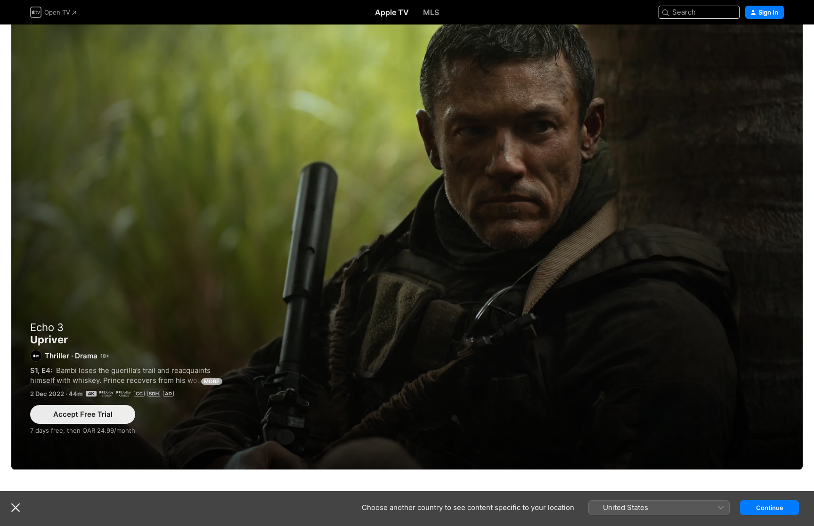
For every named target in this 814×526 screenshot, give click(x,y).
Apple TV (392, 12)
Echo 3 (47, 327)
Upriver (407, 246)
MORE (212, 381)
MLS (431, 12)
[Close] (15, 507)
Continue (769, 507)
